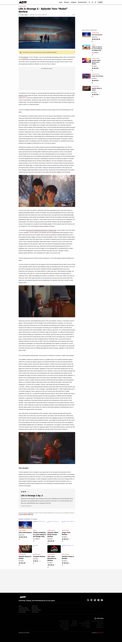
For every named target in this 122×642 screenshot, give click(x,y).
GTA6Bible (65, 629)
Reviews (66, 2)
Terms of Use (35, 612)
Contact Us (34, 606)
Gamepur (87, 621)
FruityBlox (87, 627)
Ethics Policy (35, 608)
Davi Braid (49, 538)
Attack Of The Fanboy (97, 621)
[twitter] (94, 600)
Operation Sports (85, 625)
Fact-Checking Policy (24, 610)
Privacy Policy (22, 612)
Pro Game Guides (63, 621)
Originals (73, 2)
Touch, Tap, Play (64, 627)
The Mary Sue (99, 625)
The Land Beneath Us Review (51, 558)
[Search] (89, 2)
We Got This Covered (84, 623)
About (20, 606)
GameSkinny (74, 625)
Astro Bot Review (25, 532)
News (60, 2)
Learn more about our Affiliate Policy (26, 514)
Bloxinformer (100, 627)
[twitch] (91, 600)
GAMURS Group (100, 632)
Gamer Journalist (64, 625)
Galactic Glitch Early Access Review (52, 534)
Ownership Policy (36, 610)
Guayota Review (39, 556)
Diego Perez (21, 534)
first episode (24, 57)
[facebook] (98, 600)
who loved (41, 230)
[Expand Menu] (95, 2)
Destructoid (100, 623)
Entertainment (82, 2)
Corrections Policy (23, 608)
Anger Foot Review (97, 76)
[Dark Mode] (92, 2)
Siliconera (74, 623)
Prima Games (64, 623)
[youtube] (101, 600)
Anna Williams (36, 538)
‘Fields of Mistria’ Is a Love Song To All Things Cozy (39, 534)
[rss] (88, 600)
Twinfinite (74, 621)
